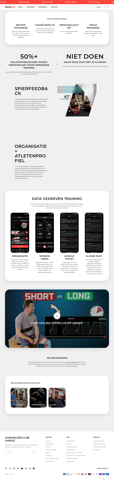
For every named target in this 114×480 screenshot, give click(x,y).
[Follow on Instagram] (14, 468)
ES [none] (111, 478)
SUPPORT (54, 7)
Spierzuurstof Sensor (99, 447)
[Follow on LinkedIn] (30, 468)
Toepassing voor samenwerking (76, 455)
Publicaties (49, 455)
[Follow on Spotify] (34, 468)
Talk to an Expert (18, 2)
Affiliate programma (72, 458)
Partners (48, 452)
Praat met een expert (99, 444)
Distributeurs (50, 444)
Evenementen (70, 449)
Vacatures (48, 447)
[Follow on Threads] (18, 468)
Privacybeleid (50, 461)
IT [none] (106, 478)
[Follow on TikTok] (26, 468)
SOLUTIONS (30, 7)
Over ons (48, 441)
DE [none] (108, 478)
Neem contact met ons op (74, 452)
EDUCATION (43, 7)
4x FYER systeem (70, 362)
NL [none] (103, 478)
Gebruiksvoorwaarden (52, 458)
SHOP (20, 7)
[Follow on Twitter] (10, 468)
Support (68, 444)
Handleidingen (70, 441)
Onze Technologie (51, 449)
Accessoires (96, 449)
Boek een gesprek (71, 447)
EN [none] (101, 478)
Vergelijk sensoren (98, 441)
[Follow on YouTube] (22, 468)
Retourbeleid (70, 461)
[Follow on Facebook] (6, 468)
